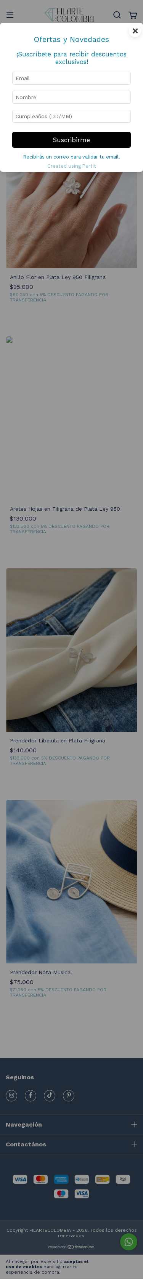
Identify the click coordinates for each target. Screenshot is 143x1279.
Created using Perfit (71, 166)
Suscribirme (71, 140)
